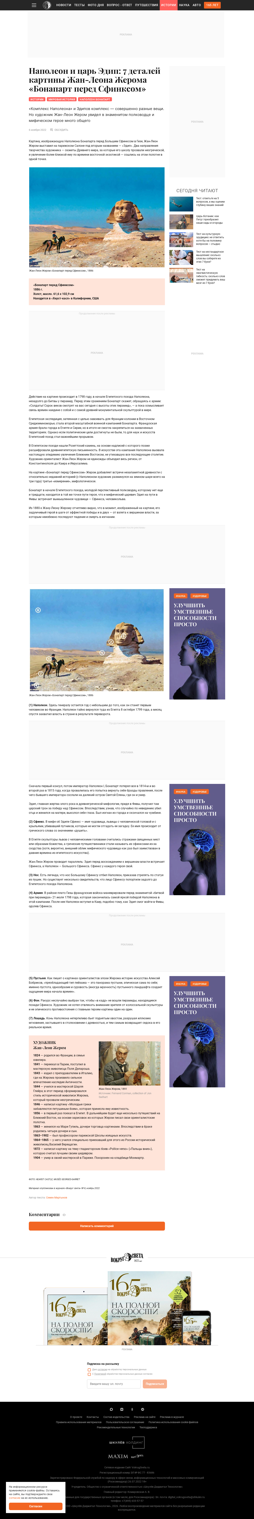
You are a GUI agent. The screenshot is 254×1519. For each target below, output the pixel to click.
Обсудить (61, 129)
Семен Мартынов (56, 1197)
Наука (184, 5)
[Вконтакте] (121, 1409)
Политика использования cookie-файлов (173, 1422)
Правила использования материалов (79, 1422)
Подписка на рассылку (103, 1364)
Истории (168, 5)
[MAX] (111, 1409)
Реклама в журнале (172, 1416)
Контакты (93, 1416)
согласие (102, 1369)
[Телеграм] (142, 1409)
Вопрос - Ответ (119, 5)
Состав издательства (116, 1416)
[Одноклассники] (132, 1409)
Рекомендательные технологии (116, 1427)
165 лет (212, 5)
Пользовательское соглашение (125, 1422)
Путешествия (146, 5)
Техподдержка (148, 1427)
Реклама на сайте (144, 1416)
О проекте (76, 1416)
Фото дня (96, 5)
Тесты (79, 5)
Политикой (100, 1374)
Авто (197, 5)
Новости (63, 5)
